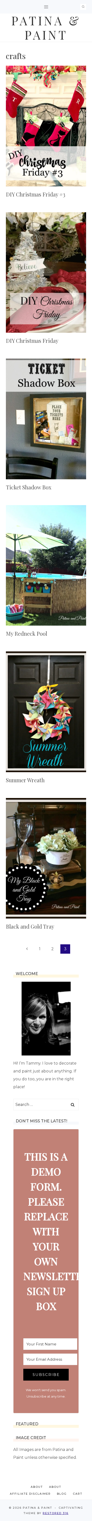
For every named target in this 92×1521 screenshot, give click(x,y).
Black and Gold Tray (30, 926)
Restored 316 (55, 1513)
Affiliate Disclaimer (30, 1493)
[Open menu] (46, 7)
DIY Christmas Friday (32, 340)
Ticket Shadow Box (28, 487)
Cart (77, 1493)
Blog (62, 1493)
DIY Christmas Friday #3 (35, 194)
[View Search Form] (83, 7)
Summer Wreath (25, 780)
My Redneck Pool (26, 633)
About (37, 1487)
